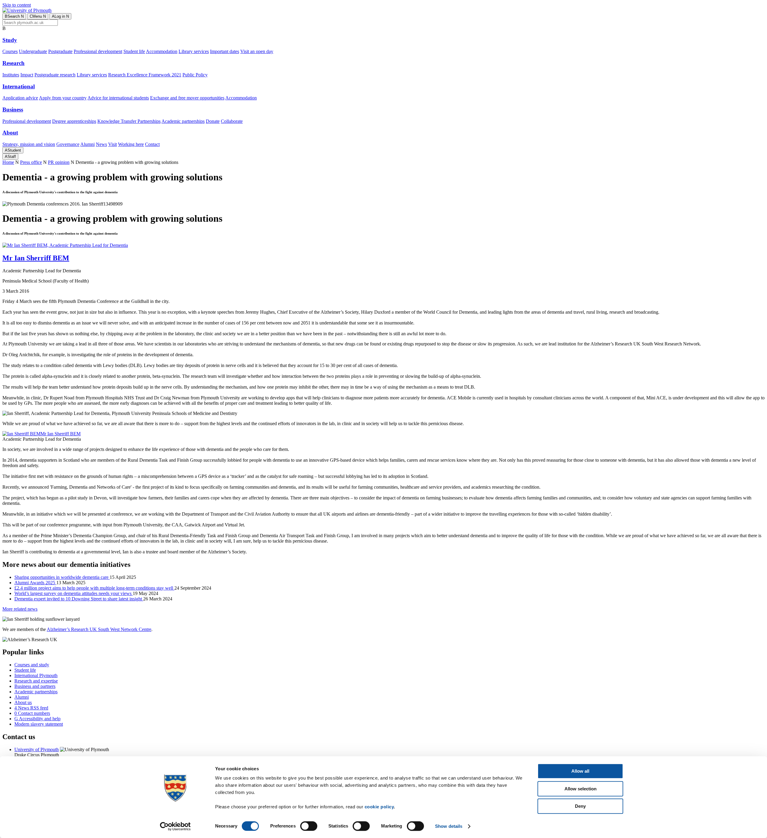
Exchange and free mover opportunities (187, 97)
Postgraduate (60, 51)
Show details (448, 826)
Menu (38, 16)
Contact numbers (32, 713)
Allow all (580, 771)
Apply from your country (63, 97)
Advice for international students (118, 97)
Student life (134, 51)
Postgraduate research (55, 74)
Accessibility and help (37, 718)
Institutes (10, 74)
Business (12, 109)
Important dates (224, 51)
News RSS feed (31, 707)
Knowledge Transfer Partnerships (129, 121)
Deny (580, 806)
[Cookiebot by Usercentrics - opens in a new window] (175, 826)
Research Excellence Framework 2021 (144, 74)
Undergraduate (33, 51)
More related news (19, 608)
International (18, 86)
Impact (26, 74)
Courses (10, 51)
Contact (152, 144)
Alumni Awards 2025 (35, 582)
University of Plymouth (36, 749)
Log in (60, 16)
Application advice (20, 97)
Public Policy (195, 74)
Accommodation (161, 51)
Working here (131, 144)
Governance (67, 144)
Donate (213, 121)
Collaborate (232, 121)
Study (9, 40)
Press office (31, 162)
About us (23, 702)
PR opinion (59, 162)
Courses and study (31, 664)
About (10, 132)
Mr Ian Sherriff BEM (60, 433)
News (101, 144)
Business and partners (34, 686)
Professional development (98, 51)
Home (8, 162)
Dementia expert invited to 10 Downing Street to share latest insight (78, 598)
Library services (194, 51)
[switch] (308, 826)
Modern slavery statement (38, 724)
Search (14, 16)
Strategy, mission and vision (28, 144)
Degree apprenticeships (74, 121)
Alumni (87, 144)
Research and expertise (36, 680)
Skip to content (16, 4)
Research (13, 63)
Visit (112, 144)
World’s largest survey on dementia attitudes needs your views (73, 593)
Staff (10, 156)
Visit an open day (256, 51)
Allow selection (580, 788)
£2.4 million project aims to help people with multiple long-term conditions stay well (94, 588)
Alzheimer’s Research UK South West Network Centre (99, 629)
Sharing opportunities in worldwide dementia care (62, 577)
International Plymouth (36, 675)
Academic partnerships (183, 121)
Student (13, 150)
